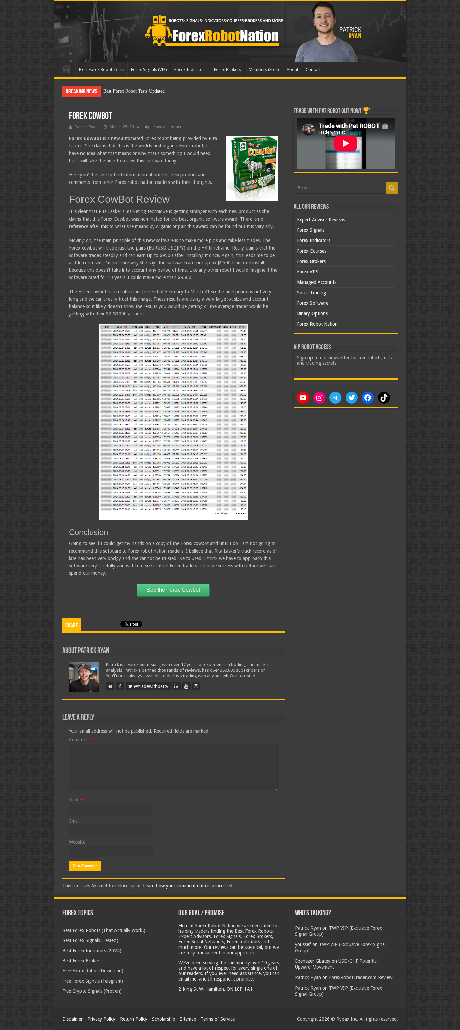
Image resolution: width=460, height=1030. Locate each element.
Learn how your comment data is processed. (188, 885)
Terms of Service (218, 1019)
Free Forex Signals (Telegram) (92, 981)
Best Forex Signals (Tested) (90, 940)
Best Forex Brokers (81, 960)
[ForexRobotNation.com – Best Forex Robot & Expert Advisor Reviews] (230, 31)
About (292, 69)
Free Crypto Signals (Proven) (92, 991)
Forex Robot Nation (317, 324)
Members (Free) (264, 69)
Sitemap (188, 1019)
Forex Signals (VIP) (149, 69)
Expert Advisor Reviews (321, 219)
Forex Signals (310, 230)
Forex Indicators (190, 69)
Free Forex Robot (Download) (92, 970)
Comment (81, 739)
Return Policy (133, 1019)
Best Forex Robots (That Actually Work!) (103, 930)
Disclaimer (72, 1019)
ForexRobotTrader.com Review (360, 977)
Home (66, 69)
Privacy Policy (101, 1019)
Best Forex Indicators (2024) (91, 950)
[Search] (392, 188)
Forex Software (312, 303)
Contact (313, 69)
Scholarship (163, 1019)
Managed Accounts (316, 282)
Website (77, 842)
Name (77, 799)
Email (76, 821)
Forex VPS (307, 271)
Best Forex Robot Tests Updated (134, 91)
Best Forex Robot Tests (101, 69)
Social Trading (311, 292)
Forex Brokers (227, 69)
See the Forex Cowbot (173, 590)
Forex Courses (311, 251)
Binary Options (312, 313)
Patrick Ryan (86, 127)
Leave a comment (168, 127)
